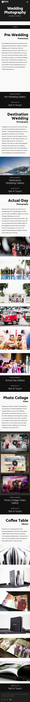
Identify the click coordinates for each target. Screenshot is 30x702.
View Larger (15, 245)
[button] (27, 2)
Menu (16, 27)
